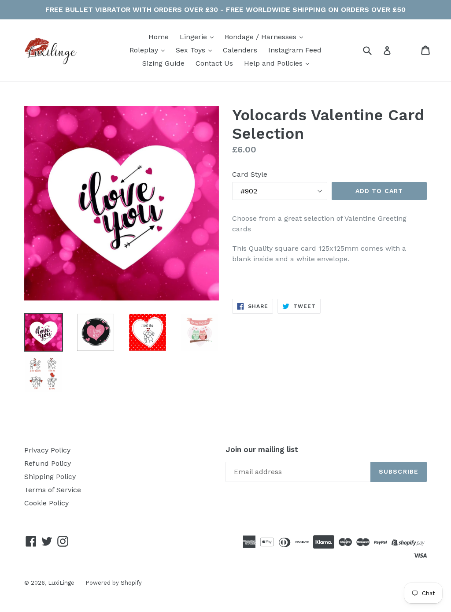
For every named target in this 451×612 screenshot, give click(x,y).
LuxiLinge (61, 582)
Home (158, 37)
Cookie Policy (46, 503)
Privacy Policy (47, 450)
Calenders (240, 50)
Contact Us (214, 63)
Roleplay (144, 50)
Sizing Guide (163, 63)
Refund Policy (47, 463)
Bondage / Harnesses (262, 37)
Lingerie (194, 37)
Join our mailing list (262, 449)
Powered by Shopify (113, 582)
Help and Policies (274, 63)
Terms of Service (52, 490)
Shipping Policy (50, 476)
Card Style (249, 174)
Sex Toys (191, 50)
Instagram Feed (295, 50)
